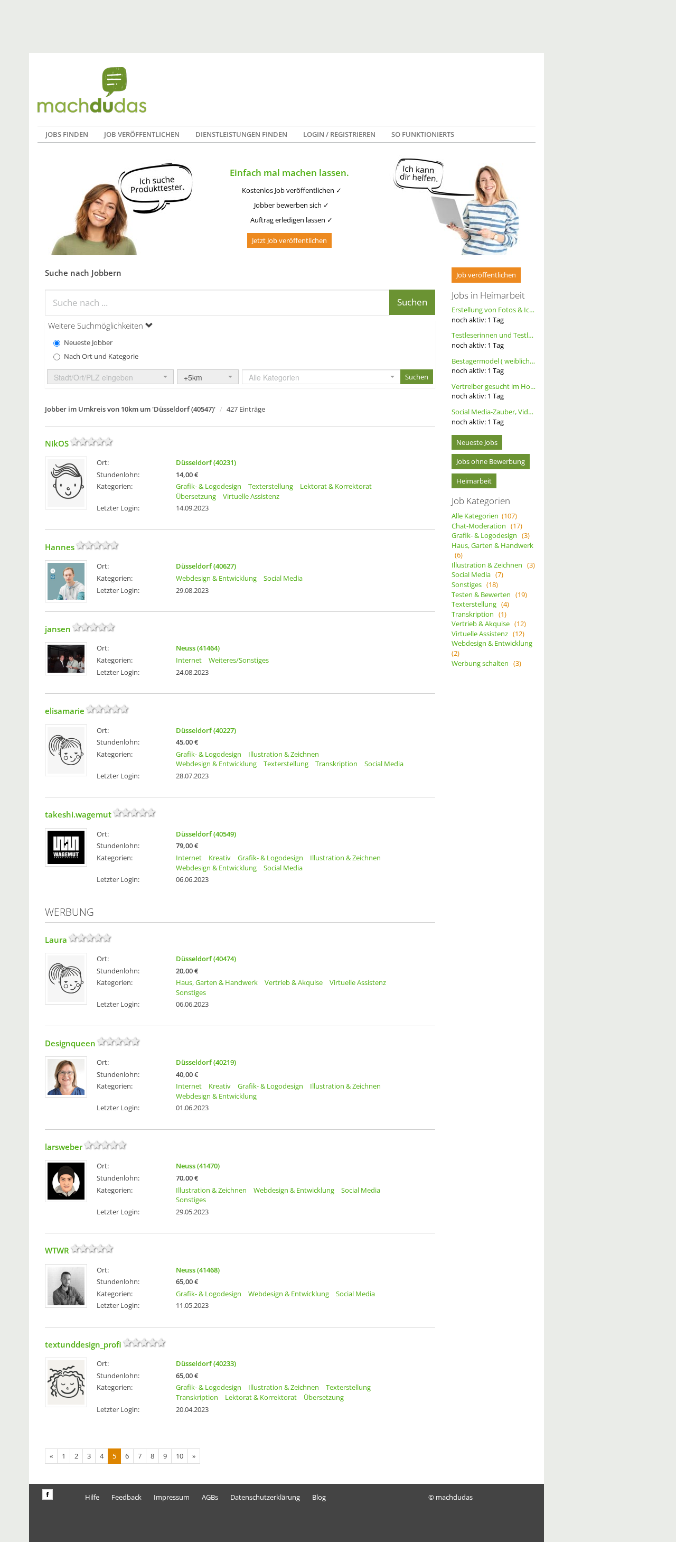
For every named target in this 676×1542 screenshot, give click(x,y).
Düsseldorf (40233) (206, 1363)
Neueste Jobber (88, 342)
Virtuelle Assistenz (251, 496)
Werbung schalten (486, 663)
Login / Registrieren (339, 134)
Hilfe (92, 1497)
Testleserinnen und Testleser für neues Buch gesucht (494, 340)
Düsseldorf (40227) (206, 730)
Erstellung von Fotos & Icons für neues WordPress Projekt (494, 314)
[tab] (240, 325)
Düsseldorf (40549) (206, 834)
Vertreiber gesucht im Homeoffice (494, 391)
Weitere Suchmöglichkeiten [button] (96, 325)
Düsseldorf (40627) (206, 566)
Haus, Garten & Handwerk (217, 982)
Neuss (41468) (198, 1270)
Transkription (336, 763)
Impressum (172, 1497)
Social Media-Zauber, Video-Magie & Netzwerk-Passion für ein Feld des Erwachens (494, 416)
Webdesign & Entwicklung (216, 578)
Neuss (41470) (198, 1166)
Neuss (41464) (198, 648)
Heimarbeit (474, 481)
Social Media (283, 578)
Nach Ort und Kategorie (101, 356)
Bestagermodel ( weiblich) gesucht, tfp (494, 366)
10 (179, 1456)
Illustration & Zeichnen (283, 754)
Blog (319, 1497)
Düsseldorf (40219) (206, 1062)
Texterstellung (270, 486)
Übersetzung (196, 496)
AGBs (210, 1497)
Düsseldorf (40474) (206, 958)
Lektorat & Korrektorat (336, 486)
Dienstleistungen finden (241, 134)
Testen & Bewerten (489, 594)
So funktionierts (422, 134)
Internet (189, 660)
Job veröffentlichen (142, 134)
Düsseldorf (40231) (206, 462)
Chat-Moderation (487, 526)
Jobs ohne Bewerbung (490, 461)
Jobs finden (66, 134)
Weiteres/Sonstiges (239, 660)
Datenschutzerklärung (265, 1497)
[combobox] (110, 376)
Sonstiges (191, 992)
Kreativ (220, 857)
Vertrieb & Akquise (294, 982)
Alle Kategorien (484, 516)
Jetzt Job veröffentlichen (289, 240)
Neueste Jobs (476, 442)
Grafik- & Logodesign (208, 486)
